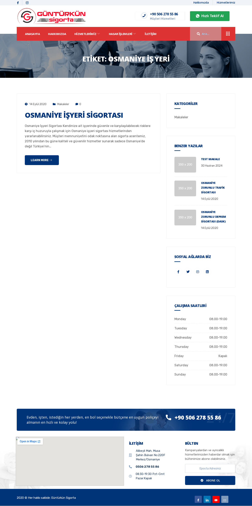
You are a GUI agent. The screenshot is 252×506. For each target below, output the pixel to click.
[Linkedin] (207, 499)
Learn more (40, 160)
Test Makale (210, 159)
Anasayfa (32, 34)
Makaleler (63, 104)
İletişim (150, 34)
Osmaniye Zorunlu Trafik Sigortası (213, 187)
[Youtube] (216, 499)
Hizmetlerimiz (85, 34)
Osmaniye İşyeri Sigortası (74, 115)
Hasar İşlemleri (120, 34)
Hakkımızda (57, 34)
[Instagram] (27, 2)
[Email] (224, 499)
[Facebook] (18, 2)
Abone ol (212, 480)
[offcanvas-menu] (228, 34)
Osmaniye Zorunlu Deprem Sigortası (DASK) (213, 216)
